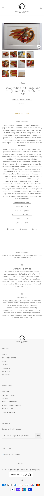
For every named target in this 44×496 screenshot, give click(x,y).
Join (38, 436)
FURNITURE (6, 368)
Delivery (5, 398)
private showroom (13, 300)
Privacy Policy (7, 408)
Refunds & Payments (9, 402)
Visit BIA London (8, 395)
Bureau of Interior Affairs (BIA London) (20, 470)
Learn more (26, 258)
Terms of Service (8, 412)
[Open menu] (5, 7)
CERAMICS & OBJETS (9, 358)
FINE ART (5, 354)
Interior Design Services (11, 405)
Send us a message (12, 454)
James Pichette (26, 99)
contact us (17, 308)
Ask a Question (22, 121)
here (4, 281)
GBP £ (20, 463)
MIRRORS (5, 361)
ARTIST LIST (6, 371)
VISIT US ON (16, 474)
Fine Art (15, 99)
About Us (5, 391)
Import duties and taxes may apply (28, 285)
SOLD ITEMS (6, 375)
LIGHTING (5, 365)
